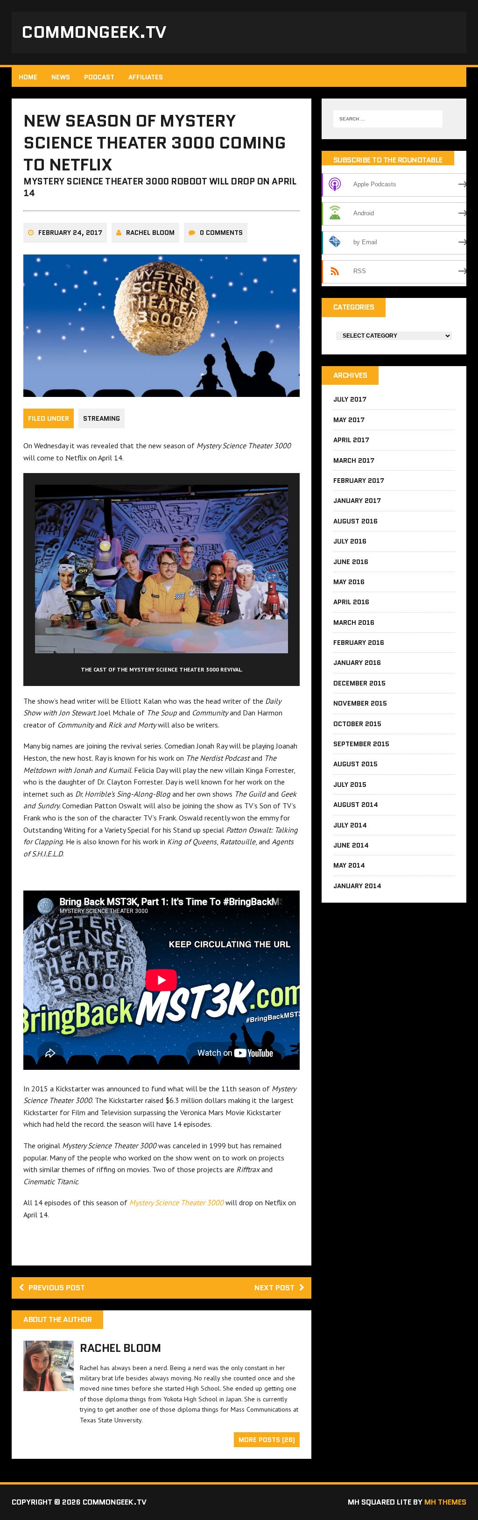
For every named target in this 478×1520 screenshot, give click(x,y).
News (60, 77)
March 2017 (353, 460)
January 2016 (357, 662)
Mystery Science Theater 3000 (176, 1202)
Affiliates (145, 77)
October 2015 (357, 723)
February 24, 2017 (70, 232)
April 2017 (351, 440)
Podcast (99, 77)
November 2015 (360, 703)
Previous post (56, 1287)
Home (28, 77)
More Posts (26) (267, 1439)
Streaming (101, 418)
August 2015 (355, 764)
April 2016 (351, 602)
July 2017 (349, 399)
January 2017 (357, 500)
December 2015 (359, 683)
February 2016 (358, 642)
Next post (274, 1287)
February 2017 (358, 480)
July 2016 (349, 541)
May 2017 (349, 419)
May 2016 (349, 582)
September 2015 (361, 744)
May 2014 (349, 865)
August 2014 (355, 804)
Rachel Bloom (150, 232)
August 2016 (355, 521)
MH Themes (445, 1502)
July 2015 (349, 784)
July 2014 (350, 825)
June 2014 (351, 845)
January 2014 (357, 886)
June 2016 (350, 561)
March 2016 (353, 622)
